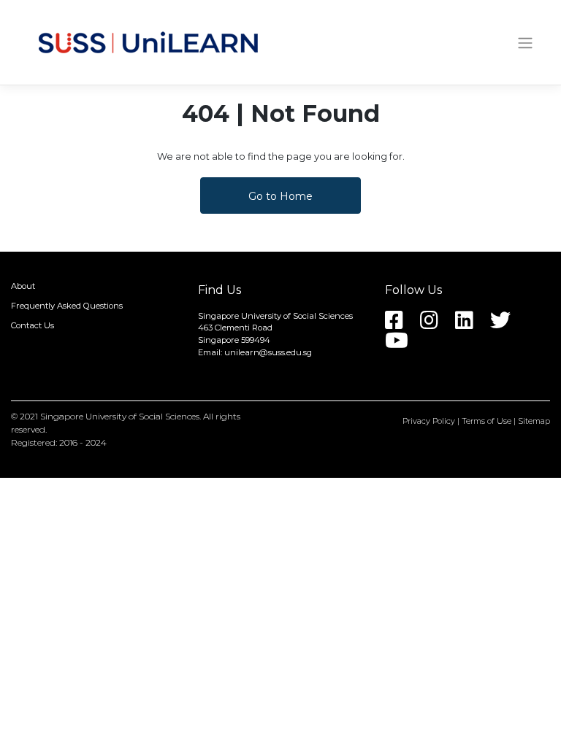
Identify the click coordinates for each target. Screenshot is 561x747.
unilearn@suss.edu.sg (268, 352)
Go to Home (280, 196)
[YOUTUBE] (404, 345)
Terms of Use (486, 421)
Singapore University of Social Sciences (119, 416)
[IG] (436, 325)
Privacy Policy (428, 421)
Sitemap (534, 421)
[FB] (401, 325)
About (23, 287)
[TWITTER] (507, 325)
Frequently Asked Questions (67, 306)
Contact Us (32, 325)
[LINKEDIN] (471, 325)
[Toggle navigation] (525, 43)
